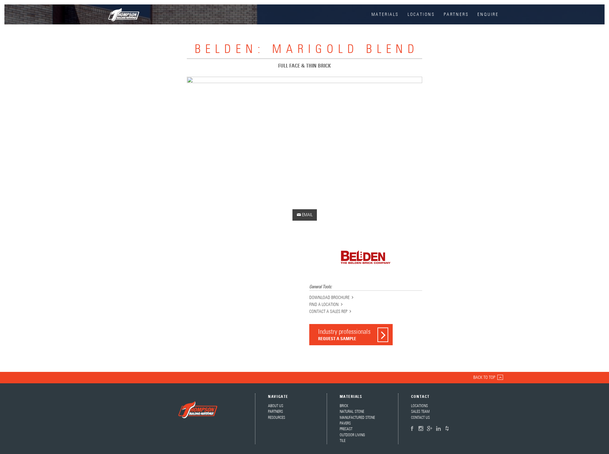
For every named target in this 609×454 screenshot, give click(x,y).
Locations (421, 14)
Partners (456, 14)
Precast (346, 429)
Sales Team (420, 412)
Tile (342, 441)
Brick (344, 406)
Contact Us (420, 418)
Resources (276, 418)
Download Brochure (329, 297)
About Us (275, 406)
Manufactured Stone (357, 418)
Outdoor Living (352, 435)
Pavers (345, 423)
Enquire (488, 14)
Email (304, 214)
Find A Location (324, 304)
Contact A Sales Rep (328, 311)
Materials (385, 14)
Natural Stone (352, 412)
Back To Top (484, 377)
